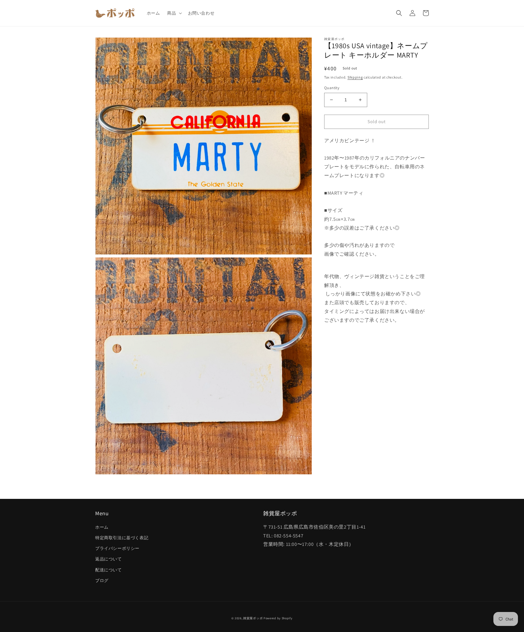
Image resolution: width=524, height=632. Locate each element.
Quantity (331, 87)
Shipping (355, 77)
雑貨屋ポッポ (253, 618)
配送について (108, 570)
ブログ (102, 580)
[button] (173, 13)
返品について (108, 559)
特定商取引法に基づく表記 (121, 537)
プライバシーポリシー (117, 548)
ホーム (102, 527)
